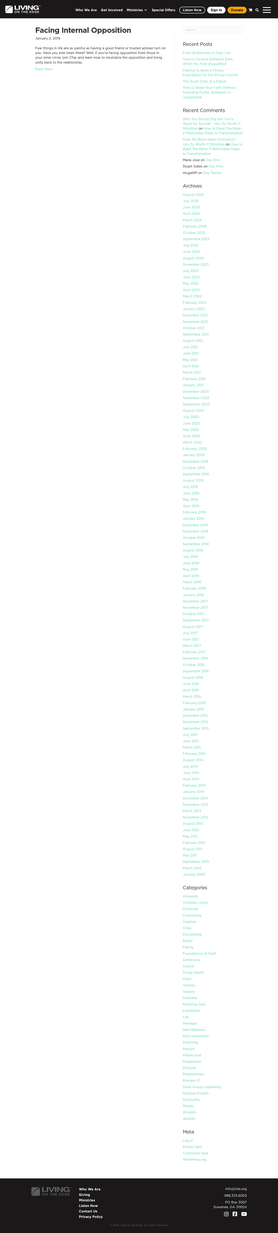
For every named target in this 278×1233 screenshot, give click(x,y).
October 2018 (194, 537)
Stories (188, 1106)
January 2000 (194, 874)
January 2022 (194, 309)
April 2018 (191, 576)
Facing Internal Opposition (83, 30)
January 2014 (193, 791)
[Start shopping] (250, 10)
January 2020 (194, 455)
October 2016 (194, 665)
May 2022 (191, 283)
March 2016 (192, 696)
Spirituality (191, 1099)
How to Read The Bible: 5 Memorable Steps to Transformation (213, 130)
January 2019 (193, 518)
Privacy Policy (91, 1216)
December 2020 (196, 391)
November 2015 (195, 722)
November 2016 (195, 658)
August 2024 (193, 258)
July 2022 (191, 271)
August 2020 (193, 410)
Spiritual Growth (196, 1093)
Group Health (193, 972)
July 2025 (191, 245)
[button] (256, 10)
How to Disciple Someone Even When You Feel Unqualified (208, 61)
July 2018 (190, 556)
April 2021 (191, 366)
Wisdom (189, 1112)
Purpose (189, 1068)
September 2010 (196, 861)
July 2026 (191, 201)
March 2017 (192, 645)
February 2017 (194, 652)
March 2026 (192, 220)
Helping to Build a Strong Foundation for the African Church (210, 72)
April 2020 (191, 436)
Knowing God (194, 1004)
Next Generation (196, 1036)
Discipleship (192, 934)
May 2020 (191, 429)
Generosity (191, 960)
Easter (188, 940)
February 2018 (194, 588)
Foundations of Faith (199, 953)
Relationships (193, 1074)
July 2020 (191, 417)
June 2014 (191, 773)
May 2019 (190, 499)
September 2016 (196, 671)
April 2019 (191, 506)
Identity (189, 985)
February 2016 (194, 703)
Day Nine (216, 166)
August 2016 (193, 677)
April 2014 (191, 779)
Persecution (192, 1055)
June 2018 (191, 563)
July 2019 (190, 486)
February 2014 (194, 785)
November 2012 (195, 817)
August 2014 (193, 760)
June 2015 (191, 741)
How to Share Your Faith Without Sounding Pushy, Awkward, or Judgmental (209, 92)
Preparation (192, 1061)
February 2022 (195, 302)
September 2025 (196, 239)
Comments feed (195, 1153)
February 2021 (194, 379)
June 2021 (191, 353)
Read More (44, 69)
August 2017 (193, 626)
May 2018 (190, 569)
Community (192, 915)
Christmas (191, 909)
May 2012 (190, 836)
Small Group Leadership (202, 1087)
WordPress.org (195, 1159)
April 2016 (191, 690)
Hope (187, 978)
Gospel (188, 966)
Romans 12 (191, 1080)
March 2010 (192, 868)
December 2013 (195, 798)
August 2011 (192, 849)
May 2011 (190, 855)
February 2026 (195, 226)
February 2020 (195, 448)
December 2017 (195, 601)
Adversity (190, 896)
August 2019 (193, 480)
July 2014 (190, 766)
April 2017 (191, 639)
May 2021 (190, 360)
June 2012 (191, 830)
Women (189, 1118)
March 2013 (192, 811)
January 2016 (193, 709)
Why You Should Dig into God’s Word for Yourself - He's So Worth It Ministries (211, 124)
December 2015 (195, 715)
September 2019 (196, 474)
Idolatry (189, 991)
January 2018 (193, 595)
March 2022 (192, 296)
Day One (213, 160)
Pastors (189, 1049)
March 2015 (192, 747)
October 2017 (194, 614)
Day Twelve (212, 173)
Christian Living (195, 902)
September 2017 (196, 620)
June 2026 (191, 207)
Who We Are (90, 1189)
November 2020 (196, 398)
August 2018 (193, 550)
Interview (190, 998)
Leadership (191, 1010)
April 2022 (191, 290)
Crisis (187, 928)
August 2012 (193, 823)
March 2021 (192, 372)
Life (186, 1017)
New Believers (194, 1029)
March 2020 (192, 442)
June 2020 (191, 423)
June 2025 (191, 251)
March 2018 (192, 582)
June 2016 (191, 683)
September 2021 (196, 334)
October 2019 (194, 468)
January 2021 (193, 385)
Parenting (190, 1042)
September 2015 (196, 728)
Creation (189, 921)
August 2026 (193, 194)
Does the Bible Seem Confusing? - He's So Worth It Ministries (210, 141)
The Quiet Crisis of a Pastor (204, 81)
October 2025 (194, 232)
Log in (188, 1140)
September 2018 (196, 544)
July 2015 (190, 734)
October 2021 (194, 328)
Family (188, 947)
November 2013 (195, 804)
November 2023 (196, 264)
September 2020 (196, 404)
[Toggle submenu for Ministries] (145, 10)
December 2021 (195, 315)
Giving (84, 1194)
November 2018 (195, 531)
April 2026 (191, 213)
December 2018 (195, 525)
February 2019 (194, 512)
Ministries (87, 1200)
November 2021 (195, 321)
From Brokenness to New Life (206, 53)
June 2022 (191, 277)
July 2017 (190, 633)
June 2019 (191, 493)
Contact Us (88, 1211)
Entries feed (192, 1147)
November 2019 (195, 461)
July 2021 (190, 347)
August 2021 (193, 340)
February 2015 (194, 753)
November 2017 (195, 607)
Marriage (190, 1023)
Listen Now (88, 1205)
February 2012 (194, 842)
